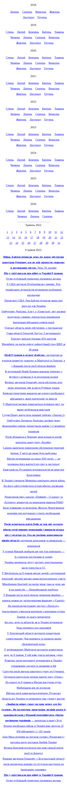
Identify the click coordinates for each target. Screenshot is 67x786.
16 (25, 237)
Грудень (42, 17)
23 (10, 242)
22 (61, 237)
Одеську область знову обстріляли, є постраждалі (33, 327)
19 (43, 237)
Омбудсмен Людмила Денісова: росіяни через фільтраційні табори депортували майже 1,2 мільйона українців (33, 426)
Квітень (46, 32)
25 (22, 242)
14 (13, 237)
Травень (59, 32)
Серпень (27, 11)
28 (41, 242)
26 (28, 242)
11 (55, 232)
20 (49, 237)
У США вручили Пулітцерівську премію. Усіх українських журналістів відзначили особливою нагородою (33, 290)
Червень (15, 37)
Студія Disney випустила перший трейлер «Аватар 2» (33, 415)
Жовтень (54, 11)
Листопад (28, 17)
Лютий (21, 32)
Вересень (40, 11)
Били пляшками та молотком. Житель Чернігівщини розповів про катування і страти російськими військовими (33, 513)
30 (53, 242)
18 (37, 237)
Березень (34, 32)
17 (31, 237)
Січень (10, 32)
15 (19, 237)
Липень (14, 11)
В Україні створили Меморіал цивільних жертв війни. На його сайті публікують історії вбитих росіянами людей (33, 486)
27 (35, 242)
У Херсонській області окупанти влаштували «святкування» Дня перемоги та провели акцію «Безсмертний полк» (33, 639)
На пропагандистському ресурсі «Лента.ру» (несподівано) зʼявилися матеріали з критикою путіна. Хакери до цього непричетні (33, 611)
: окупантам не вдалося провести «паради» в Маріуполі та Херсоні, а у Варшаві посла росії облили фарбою (33, 360)
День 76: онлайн (33, 262)
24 (16, 242)
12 (61, 232)
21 (55, 237)
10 (49, 232)
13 (7, 237)
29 (47, 242)
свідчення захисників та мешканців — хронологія (33, 535)
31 (59, 242)
